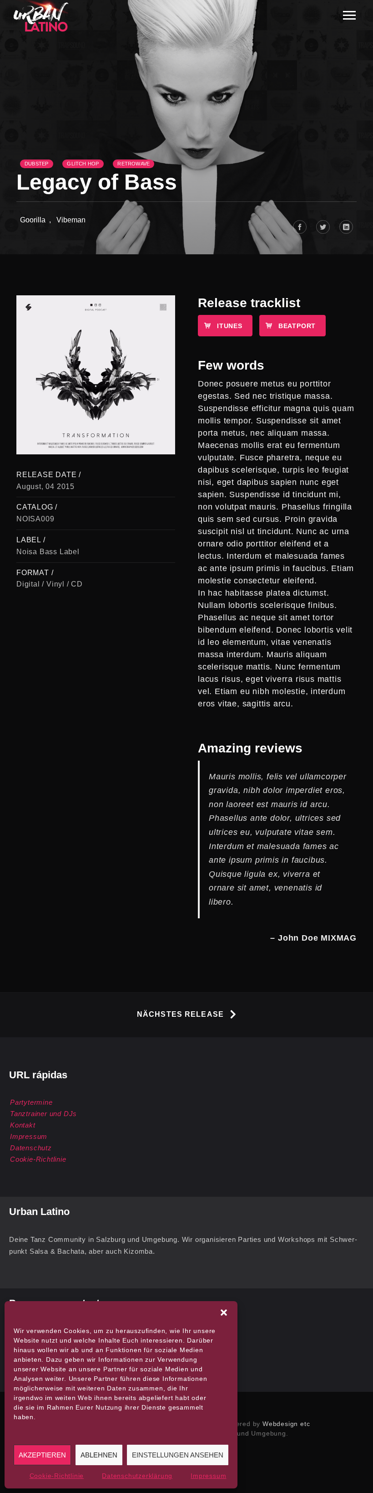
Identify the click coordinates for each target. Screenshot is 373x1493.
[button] (223, 1312)
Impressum (208, 1475)
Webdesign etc (286, 1423)
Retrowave (133, 163)
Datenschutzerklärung (137, 1475)
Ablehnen (99, 1455)
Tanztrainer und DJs (43, 1113)
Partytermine (31, 1102)
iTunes (229, 325)
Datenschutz (31, 1148)
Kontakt (22, 1125)
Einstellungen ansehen (177, 1455)
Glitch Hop (83, 163)
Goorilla (32, 220)
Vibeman (71, 220)
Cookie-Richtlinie (57, 1475)
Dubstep (37, 163)
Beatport (297, 325)
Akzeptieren (42, 1455)
